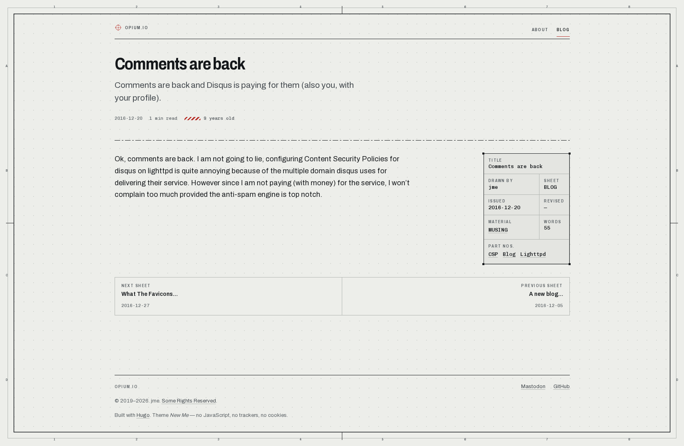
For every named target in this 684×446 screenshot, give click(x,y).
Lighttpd (533, 254)
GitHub (561, 386)
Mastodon (533, 386)
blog (563, 29)
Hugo (143, 415)
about (540, 29)
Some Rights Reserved (189, 401)
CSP (493, 254)
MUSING (498, 230)
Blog (509, 254)
